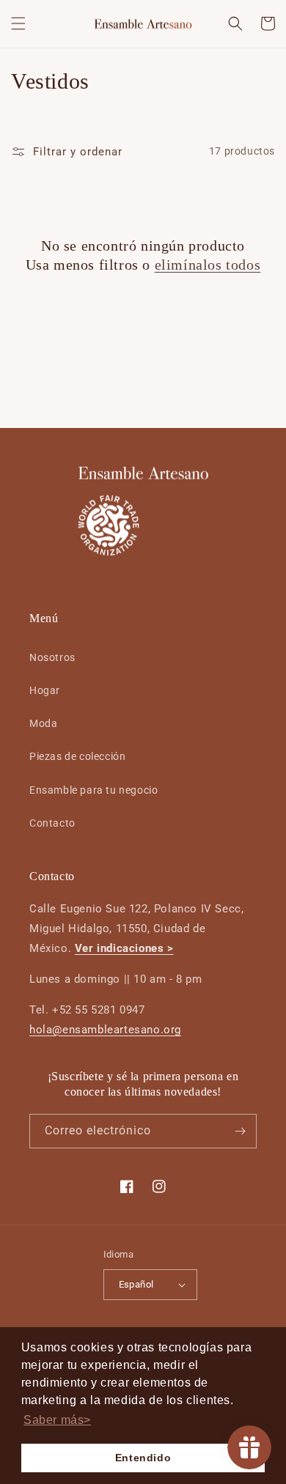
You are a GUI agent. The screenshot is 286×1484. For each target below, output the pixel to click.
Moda (43, 723)
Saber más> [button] (57, 1420)
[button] (18, 23)
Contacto (52, 823)
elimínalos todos (208, 264)
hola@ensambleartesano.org (105, 1029)
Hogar (44, 690)
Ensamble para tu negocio (93, 790)
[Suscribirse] (240, 1131)
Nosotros (52, 657)
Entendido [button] (143, 1457)
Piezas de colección (77, 756)
